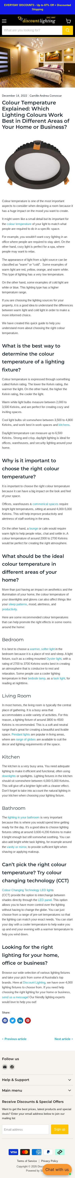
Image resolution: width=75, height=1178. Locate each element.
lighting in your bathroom (24, 817)
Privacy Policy (49, 1161)
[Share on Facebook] (5, 1020)
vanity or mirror (16, 847)
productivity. (10, 609)
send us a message (15, 997)
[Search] (67, 30)
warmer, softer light (42, 649)
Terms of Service (27, 1161)
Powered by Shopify (37, 1170)
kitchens (64, 424)
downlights (9, 776)
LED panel (45, 900)
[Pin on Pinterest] (28, 1020)
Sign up (59, 1129)
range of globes (26, 739)
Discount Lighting (34, 982)
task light (59, 678)
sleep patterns (18, 604)
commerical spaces (45, 504)
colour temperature (19, 224)
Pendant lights (21, 734)
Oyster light (53, 658)
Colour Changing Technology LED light (27, 890)
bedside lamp (36, 678)
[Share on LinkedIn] (20, 1020)
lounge (33, 528)
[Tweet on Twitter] (13, 1020)
